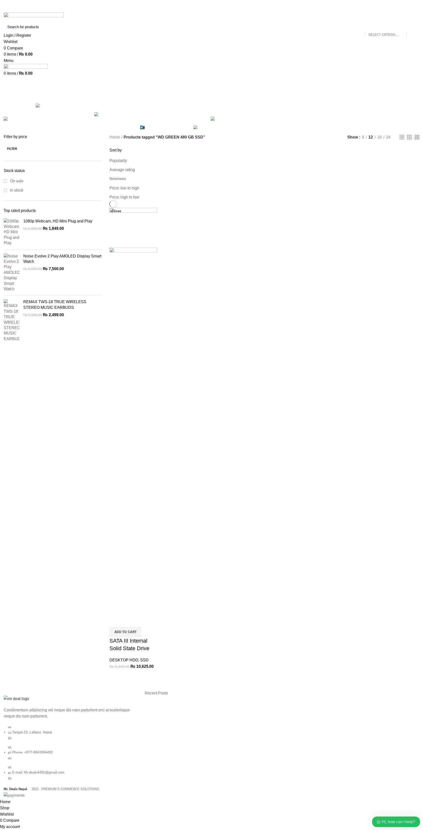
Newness (117, 179)
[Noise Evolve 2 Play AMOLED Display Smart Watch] (12, 273)
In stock (16, 190)
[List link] (70, 738)
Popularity (118, 161)
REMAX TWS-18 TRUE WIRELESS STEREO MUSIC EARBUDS (54, 304)
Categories (254, 96)
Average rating (122, 170)
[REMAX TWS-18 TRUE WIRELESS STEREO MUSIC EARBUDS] (12, 320)
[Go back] (154, 96)
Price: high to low (124, 197)
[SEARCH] (413, 26)
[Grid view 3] (409, 137)
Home (114, 137)
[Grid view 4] (417, 137)
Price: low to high (124, 188)
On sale (16, 181)
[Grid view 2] (402, 137)
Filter (12, 148)
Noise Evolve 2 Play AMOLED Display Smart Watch (62, 259)
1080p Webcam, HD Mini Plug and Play (57, 221)
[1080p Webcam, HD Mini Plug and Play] (12, 232)
